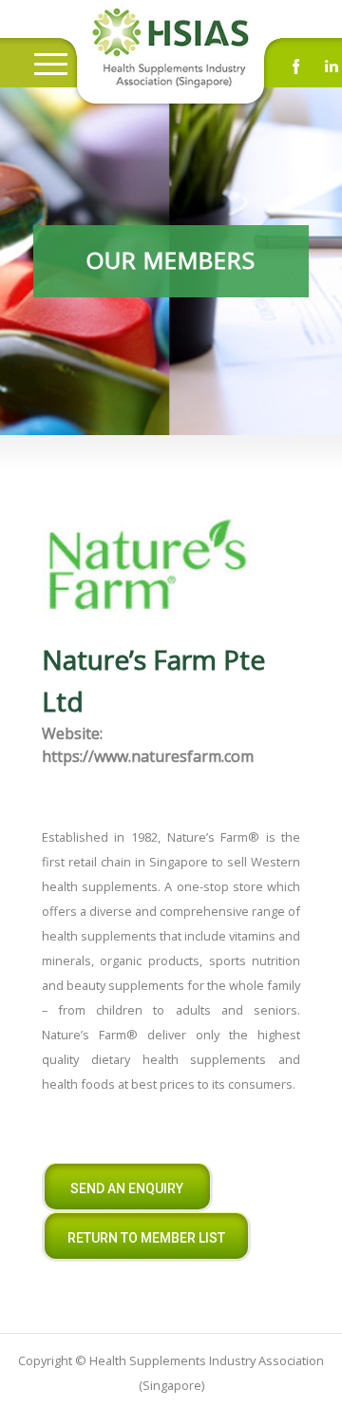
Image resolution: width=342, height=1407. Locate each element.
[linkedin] (331, 71)
